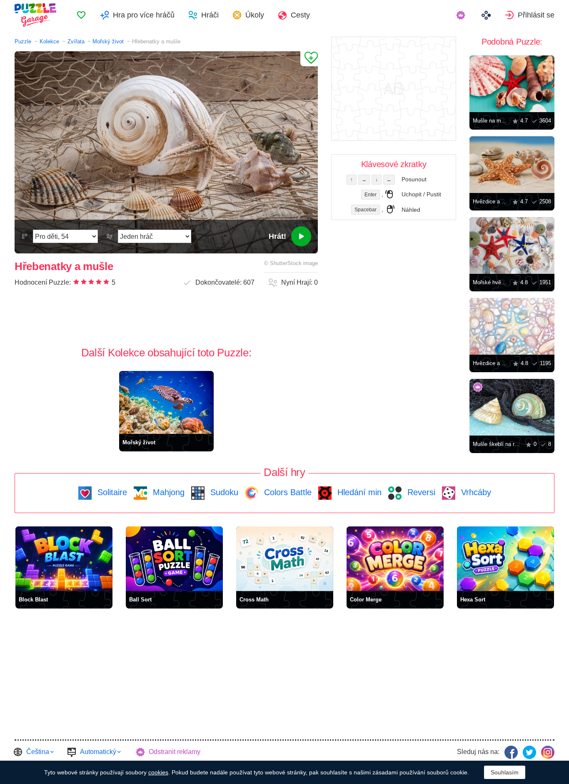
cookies (158, 772)
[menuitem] (81, 15)
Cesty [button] (300, 15)
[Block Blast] (63, 558)
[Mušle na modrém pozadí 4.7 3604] (511, 83)
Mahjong (167, 492)
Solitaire (111, 492)
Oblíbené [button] (81, 15)
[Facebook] (511, 752)
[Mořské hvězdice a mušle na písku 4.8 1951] (511, 245)
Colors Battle (287, 492)
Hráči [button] (210, 15)
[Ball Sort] (174, 558)
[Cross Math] (284, 558)
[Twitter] (529, 752)
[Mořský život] (166, 402)
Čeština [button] (37, 751)
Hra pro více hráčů (144, 15)
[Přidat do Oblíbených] (309, 58)
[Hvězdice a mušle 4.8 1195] (511, 326)
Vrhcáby (475, 492)
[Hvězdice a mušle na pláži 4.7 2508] (511, 164)
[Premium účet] (462, 15)
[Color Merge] (395, 558)
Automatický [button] (98, 751)
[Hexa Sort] (505, 558)
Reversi (420, 492)
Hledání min (358, 492)
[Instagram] (547, 752)
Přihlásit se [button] (536, 15)
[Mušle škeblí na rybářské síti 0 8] (511, 407)
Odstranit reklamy (174, 751)
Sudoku (223, 492)
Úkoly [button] (254, 15)
